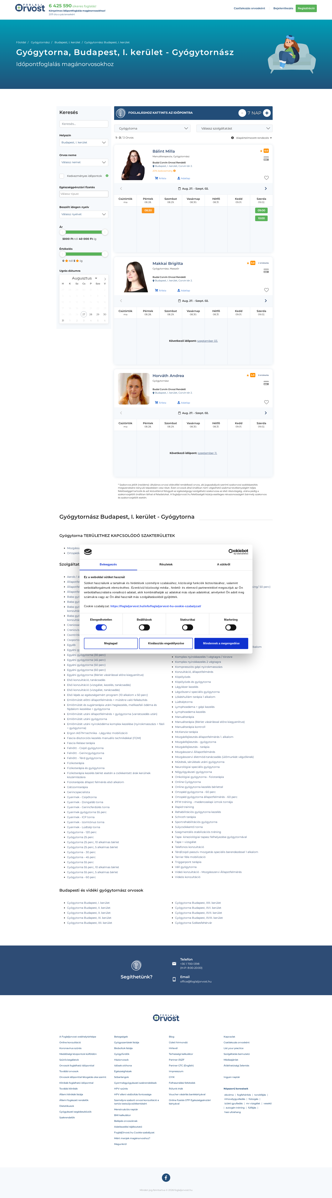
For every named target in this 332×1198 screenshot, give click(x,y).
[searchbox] (79, 194)
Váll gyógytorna (186, 867)
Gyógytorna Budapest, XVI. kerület (198, 908)
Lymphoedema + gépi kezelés (195, 707)
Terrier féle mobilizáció (190, 857)
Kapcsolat (229, 1036)
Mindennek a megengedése (221, 643)
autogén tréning (235, 1107)
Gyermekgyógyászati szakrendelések (135, 1082)
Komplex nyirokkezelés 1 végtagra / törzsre (203, 657)
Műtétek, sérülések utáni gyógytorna (199, 762)
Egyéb (71, 645)
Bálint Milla (164, 151)
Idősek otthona (123, 1065)
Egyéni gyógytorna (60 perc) (86, 670)
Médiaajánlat (231, 1059)
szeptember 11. (207, 453)
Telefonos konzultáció (189, 847)
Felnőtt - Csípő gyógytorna (85, 748)
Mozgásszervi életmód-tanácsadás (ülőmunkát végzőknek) (214, 757)
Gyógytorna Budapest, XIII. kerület (198, 903)
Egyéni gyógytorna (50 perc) (86, 665)
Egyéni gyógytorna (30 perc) (86, 655)
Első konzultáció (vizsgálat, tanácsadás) (93, 690)
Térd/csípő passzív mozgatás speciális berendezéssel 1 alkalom (216, 852)
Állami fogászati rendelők (73, 1100)
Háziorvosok (121, 1059)
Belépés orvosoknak (125, 1120)
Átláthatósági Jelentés (236, 1065)
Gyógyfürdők (121, 1054)
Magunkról (120, 1144)
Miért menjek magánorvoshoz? (132, 1138)
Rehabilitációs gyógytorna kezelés (198, 812)
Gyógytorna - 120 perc (82, 832)
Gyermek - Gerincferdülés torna (88, 807)
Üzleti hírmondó (178, 1042)
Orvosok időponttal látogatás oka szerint (82, 1077)
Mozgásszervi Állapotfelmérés (195, 752)
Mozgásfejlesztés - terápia (192, 747)
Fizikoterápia (75, 763)
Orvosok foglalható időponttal (76, 1065)
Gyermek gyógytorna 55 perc (87, 812)
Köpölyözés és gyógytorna (193, 682)
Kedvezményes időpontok (84, 176)
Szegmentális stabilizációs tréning (198, 832)
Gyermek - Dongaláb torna (85, 802)
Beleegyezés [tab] (108, 564)
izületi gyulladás (233, 1103)
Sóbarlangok (121, 1077)
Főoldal (21, 42)
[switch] (144, 627)
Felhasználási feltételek (182, 1082)
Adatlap (185, 178)
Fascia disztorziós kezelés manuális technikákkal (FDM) (104, 738)
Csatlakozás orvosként (249, 8)
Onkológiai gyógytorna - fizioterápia (199, 777)
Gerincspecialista (78, 792)
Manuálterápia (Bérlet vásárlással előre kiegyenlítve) (210, 722)
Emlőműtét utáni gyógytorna (87, 719)
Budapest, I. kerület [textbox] (74, 142)
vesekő (268, 1103)
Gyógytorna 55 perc (80, 862)
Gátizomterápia (77, 787)
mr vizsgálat (253, 1103)
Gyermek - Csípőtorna (82, 797)
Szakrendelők (67, 1117)
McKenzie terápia (186, 732)
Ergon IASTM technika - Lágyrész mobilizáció (97, 733)
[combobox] (83, 142)
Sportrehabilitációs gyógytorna (196, 822)
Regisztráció (306, 8)
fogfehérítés (244, 1094)
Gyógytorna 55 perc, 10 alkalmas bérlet (93, 867)
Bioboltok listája (123, 1048)
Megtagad (110, 643)
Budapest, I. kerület (67, 42)
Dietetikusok (66, 1105)
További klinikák (68, 1088)
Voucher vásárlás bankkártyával (187, 1094)
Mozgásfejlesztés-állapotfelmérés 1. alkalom (204, 737)
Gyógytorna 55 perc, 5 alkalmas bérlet (92, 872)
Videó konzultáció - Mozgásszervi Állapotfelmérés (208, 872)
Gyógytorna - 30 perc (81, 852)
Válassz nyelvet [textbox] (71, 214)
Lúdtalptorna (184, 702)
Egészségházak (123, 1071)
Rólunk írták (176, 1088)
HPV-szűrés (121, 1088)
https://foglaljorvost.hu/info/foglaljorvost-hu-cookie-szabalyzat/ (155, 606)
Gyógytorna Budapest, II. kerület (88, 908)
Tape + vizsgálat (185, 842)
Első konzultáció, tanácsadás (86, 680)
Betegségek (121, 1036)
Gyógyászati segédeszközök (75, 1111)
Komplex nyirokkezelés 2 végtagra (198, 662)
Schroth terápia (185, 817)
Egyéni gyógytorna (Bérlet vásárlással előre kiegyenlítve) (105, 675)
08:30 (148, 210)
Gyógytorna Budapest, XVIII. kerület (199, 918)
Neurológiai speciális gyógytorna (197, 767)
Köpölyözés (182, 677)
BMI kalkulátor (122, 1115)
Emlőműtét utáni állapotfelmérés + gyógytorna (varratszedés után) (112, 714)
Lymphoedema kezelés (190, 712)
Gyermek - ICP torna (81, 817)
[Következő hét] (266, 189)
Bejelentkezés (283, 8)
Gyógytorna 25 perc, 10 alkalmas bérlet (93, 842)
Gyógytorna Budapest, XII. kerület (89, 923)
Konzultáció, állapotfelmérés (194, 672)
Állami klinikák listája (71, 1094)
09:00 (261, 210)
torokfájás (260, 1094)
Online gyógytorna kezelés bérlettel (199, 787)
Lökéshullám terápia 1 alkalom (195, 697)
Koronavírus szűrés (70, 1048)
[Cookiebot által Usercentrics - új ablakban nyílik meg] (231, 552)
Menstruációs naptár (126, 1109)
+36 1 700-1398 (189, 964)
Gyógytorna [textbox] (128, 128)
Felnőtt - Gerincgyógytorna (85, 753)
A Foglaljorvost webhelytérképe (77, 1036)
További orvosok (68, 1071)
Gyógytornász (40, 42)
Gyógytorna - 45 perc (81, 857)
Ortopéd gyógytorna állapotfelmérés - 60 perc (206, 797)
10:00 (261, 218)
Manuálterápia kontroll (190, 727)
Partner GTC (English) (181, 1065)
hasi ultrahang (232, 1112)
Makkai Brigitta (168, 263)
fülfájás (252, 1107)
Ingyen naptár (232, 1077)
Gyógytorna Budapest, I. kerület (88, 903)
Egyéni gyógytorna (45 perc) (86, 660)
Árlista (162, 178)
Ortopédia (74, 553)
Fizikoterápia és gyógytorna (86, 768)
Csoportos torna (78, 640)
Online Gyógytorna (188, 782)
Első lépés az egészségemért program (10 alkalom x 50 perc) (107, 695)
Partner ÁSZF (176, 1059)
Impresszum (176, 1071)
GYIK (172, 1077)
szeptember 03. (207, 341)
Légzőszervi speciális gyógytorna (197, 692)
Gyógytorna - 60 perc (81, 877)
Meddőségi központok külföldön (78, 1054)
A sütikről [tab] (223, 564)
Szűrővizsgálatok (69, 1059)
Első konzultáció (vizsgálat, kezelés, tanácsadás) (99, 685)
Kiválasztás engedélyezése (166, 643)
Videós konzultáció (187, 877)
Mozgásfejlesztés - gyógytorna (195, 742)
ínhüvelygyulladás (234, 1099)
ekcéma (229, 1094)
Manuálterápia (184, 717)
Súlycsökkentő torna (189, 827)
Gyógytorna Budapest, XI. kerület (89, 918)
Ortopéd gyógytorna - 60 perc (195, 792)
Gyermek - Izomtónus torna (85, 822)
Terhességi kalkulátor (181, 1054)
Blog (171, 1036)
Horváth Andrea (168, 375)
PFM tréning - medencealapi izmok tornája (204, 802)
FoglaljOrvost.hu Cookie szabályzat (134, 1132)
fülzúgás (253, 1099)
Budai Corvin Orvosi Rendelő (169, 162)
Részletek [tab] (166, 564)
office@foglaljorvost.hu (196, 981)
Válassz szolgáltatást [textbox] (216, 128)
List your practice (233, 1048)
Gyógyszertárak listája (126, 1042)
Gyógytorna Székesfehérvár (193, 923)
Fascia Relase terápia (81, 743)
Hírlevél (173, 1048)
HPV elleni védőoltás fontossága (132, 1094)
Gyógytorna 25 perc (80, 837)
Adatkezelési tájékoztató (128, 1126)
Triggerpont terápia (188, 862)
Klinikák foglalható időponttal (76, 1082)
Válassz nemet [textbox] (71, 162)
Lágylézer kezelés (186, 687)
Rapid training (184, 807)
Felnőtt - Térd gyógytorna (84, 758)
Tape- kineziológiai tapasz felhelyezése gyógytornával (211, 837)
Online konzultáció (70, 1042)
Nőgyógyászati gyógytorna (193, 772)
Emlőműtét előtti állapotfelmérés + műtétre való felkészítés (107, 700)
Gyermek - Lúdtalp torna (83, 827)
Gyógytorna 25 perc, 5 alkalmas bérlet (92, 847)
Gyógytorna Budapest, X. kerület (89, 913)
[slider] (62, 232)
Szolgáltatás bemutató (237, 1054)
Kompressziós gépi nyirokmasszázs (198, 667)
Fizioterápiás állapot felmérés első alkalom (95, 782)
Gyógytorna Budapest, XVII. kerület (198, 913)
